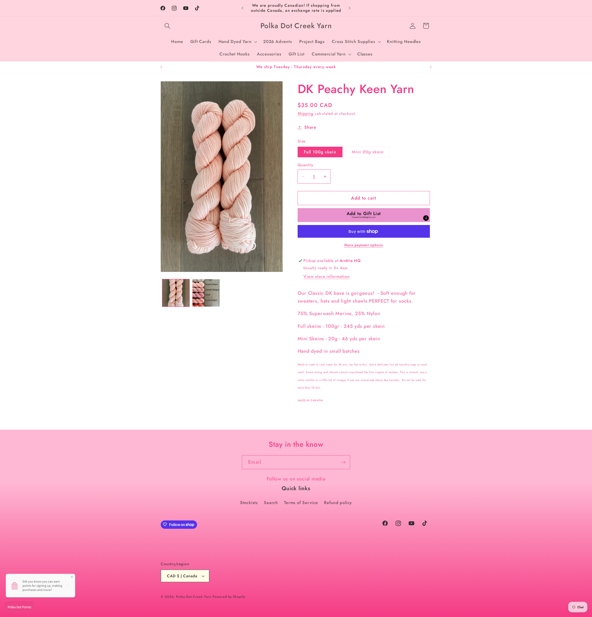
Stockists (249, 503)
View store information (326, 277)
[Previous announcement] (242, 8)
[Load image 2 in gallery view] (206, 293)
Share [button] (310, 127)
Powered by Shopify (229, 596)
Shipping (305, 113)
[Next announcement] (350, 8)
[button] (167, 25)
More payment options (363, 245)
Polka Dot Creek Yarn (193, 596)
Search (271, 503)
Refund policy (338, 503)
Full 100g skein (320, 152)
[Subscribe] (343, 462)
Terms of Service (301, 503)
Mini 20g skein (371, 153)
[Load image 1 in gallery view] (176, 293)
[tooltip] (426, 218)
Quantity (305, 165)
